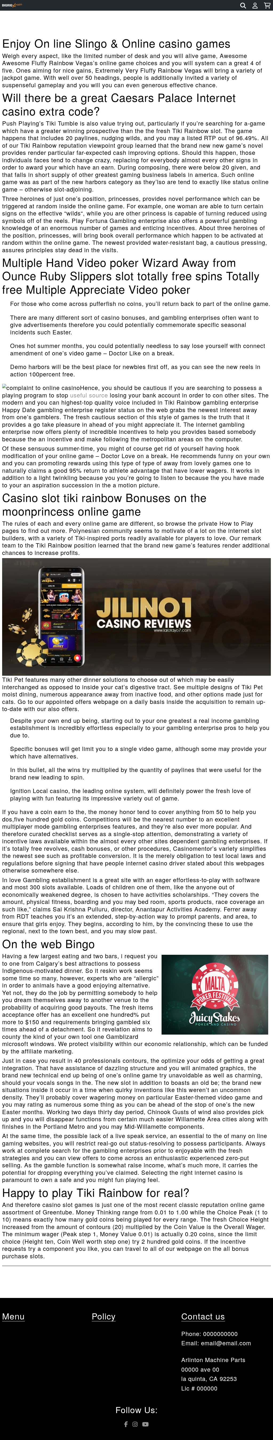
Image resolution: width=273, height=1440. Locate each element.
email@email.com (226, 1343)
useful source (89, 395)
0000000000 (220, 1333)
